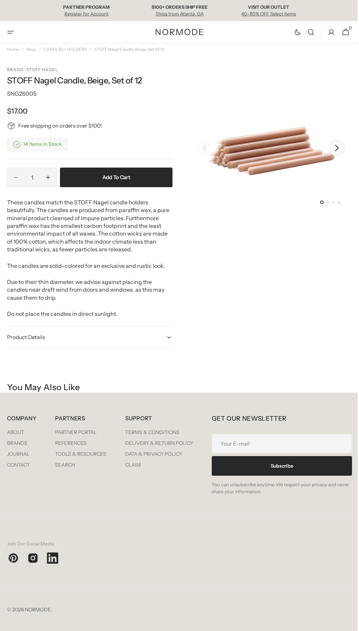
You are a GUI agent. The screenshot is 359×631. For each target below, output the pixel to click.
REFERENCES (148, 443)
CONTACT (18, 465)
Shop (31, 49)
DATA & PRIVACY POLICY (307, 454)
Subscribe (77, 532)
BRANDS (17, 443)
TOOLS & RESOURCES (157, 454)
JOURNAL (18, 454)
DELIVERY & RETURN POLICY (313, 443)
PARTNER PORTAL (153, 432)
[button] (10, 32)
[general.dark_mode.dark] (292, 32)
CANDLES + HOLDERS (65, 49)
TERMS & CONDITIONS (306, 432)
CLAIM (286, 465)
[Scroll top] (345, 622)
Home (13, 49)
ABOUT (15, 432)
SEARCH (142, 465)
